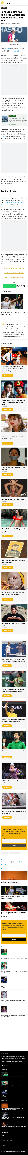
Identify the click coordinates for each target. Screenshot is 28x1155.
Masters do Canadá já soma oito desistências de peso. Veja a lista (13, 897)
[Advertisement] (14, 81)
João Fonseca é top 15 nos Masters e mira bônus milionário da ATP (13, 1016)
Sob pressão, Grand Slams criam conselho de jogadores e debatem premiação (14, 881)
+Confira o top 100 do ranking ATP (14, 268)
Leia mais (7, 665)
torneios (3, 136)
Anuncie (3, 1143)
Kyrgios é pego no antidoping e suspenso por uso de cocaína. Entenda (13, 1001)
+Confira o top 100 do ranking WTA (14, 273)
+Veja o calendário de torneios (14, 277)
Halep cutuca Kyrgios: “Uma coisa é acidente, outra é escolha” (14, 972)
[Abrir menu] (25, 2)
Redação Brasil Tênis (5, 23)
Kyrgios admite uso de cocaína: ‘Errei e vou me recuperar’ (12, 986)
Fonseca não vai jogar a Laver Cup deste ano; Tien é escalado (14, 913)
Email (3, 838)
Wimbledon (3, 7)
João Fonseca (4, 853)
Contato (3, 1138)
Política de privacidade (6, 1140)
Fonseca (7, 49)
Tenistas (11, 853)
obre (3, 1135)
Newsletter (3, 1145)
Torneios (3, 867)
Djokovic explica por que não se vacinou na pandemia (14, 958)
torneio (4, 198)
